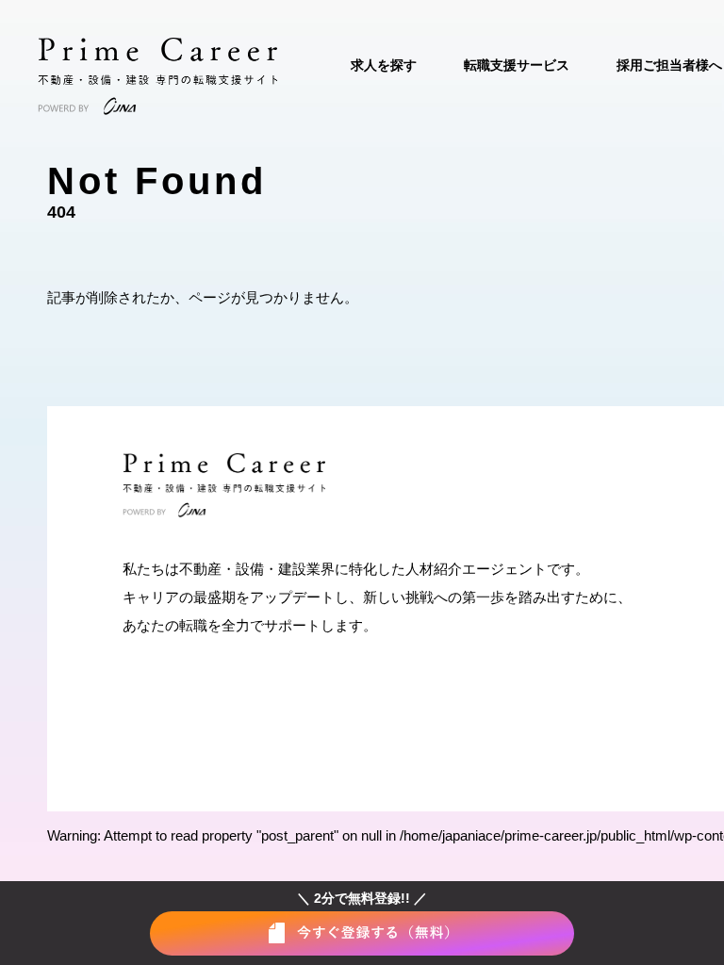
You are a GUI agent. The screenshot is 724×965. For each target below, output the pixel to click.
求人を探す (384, 65)
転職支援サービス (516, 65)
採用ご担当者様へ (669, 65)
